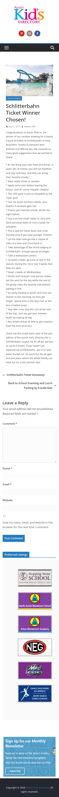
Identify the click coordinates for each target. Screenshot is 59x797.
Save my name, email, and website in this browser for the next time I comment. (28, 525)
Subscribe (15, 771)
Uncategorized (14, 98)
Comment (10, 423)
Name (7, 468)
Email (7, 484)
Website (8, 500)
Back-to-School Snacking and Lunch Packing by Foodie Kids (30, 385)
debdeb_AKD (30, 126)
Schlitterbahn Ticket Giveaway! (26, 375)
